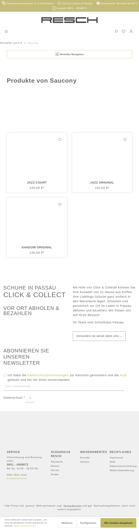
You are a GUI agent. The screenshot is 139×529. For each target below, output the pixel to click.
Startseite (57, 461)
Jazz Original (102, 182)
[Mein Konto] (131, 31)
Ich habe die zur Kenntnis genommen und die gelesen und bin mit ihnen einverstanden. (67, 378)
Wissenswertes (93, 452)
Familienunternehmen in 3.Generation (30, 3)
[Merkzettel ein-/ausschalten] (59, 139)
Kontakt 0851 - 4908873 (71, 8)
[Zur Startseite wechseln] (69, 20)
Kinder (55, 474)
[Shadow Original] (37, 221)
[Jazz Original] (102, 157)
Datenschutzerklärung (123, 466)
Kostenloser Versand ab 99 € (118, 3)
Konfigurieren (88, 523)
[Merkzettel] (124, 31)
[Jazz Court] (37, 157)
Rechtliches (121, 452)
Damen (55, 466)
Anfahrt (84, 461)
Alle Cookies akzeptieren (118, 523)
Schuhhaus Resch (61, 454)
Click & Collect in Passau (77, 3)
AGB (123, 375)
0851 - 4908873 (17, 464)
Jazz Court (37, 182)
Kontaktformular (16, 478)
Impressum (116, 457)
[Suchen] (116, 31)
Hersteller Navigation (71, 54)
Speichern (30, 398)
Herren (55, 470)
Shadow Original (37, 247)
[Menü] (6, 31)
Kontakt (85, 457)
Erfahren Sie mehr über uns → (99, 336)
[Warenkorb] (136, 28)
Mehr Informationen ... (26, 526)
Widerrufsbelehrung (122, 470)
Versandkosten (72, 505)
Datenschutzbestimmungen (48, 375)
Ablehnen (67, 523)
